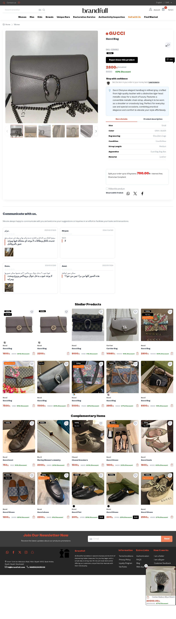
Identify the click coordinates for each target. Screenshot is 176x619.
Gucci (5, 346)
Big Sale (8, 314)
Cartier (109, 346)
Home (8, 25)
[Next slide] (96, 131)
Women (17, 25)
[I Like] (32, 312)
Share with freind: (114, 193)
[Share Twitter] (135, 193)
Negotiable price (148, 318)
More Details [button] (121, 119)
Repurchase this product (122, 60)
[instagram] (26, 552)
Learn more (154, 82)
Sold (101, 517)
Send (166, 539)
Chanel (75, 457)
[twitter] (19, 552)
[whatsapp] (7, 552)
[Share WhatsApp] (18, 2)
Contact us (11, 3)
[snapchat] (32, 552)
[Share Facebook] (142, 193)
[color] (4, 343)
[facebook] (13, 552)
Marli (39, 457)
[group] (51, 131)
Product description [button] (153, 119)
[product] (161, 581)
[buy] (147, 597)
